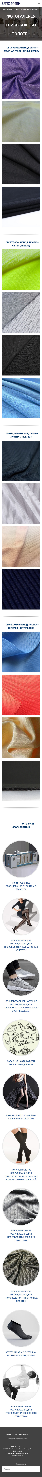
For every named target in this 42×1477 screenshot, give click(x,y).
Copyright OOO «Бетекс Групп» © (17, 1434)
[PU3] (21, 780)
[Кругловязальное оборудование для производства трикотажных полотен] (21, 1267)
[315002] (21, 737)
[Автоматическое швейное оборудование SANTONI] (21, 1092)
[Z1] (21, 207)
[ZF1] (21, 269)
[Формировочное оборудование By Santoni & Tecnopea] (21, 859)
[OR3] (21, 546)
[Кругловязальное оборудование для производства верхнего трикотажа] (21, 1207)
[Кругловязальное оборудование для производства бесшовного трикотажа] (21, 1383)
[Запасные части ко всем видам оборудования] (21, 1037)
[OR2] (21, 503)
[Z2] (21, 78)
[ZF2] (21, 312)
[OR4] (21, 589)
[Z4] (21, 164)
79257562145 (10, 1453)
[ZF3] (21, 355)
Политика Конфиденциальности (17, 1439)
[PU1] (21, 652)
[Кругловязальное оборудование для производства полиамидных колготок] (21, 916)
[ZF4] (21, 398)
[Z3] (21, 121)
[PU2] (21, 695)
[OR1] (21, 461)
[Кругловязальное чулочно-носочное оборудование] (21, 1328)
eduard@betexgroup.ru (22, 1453)
